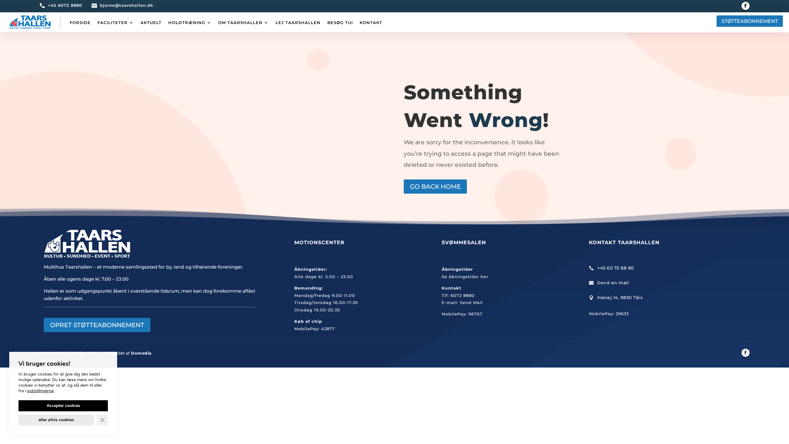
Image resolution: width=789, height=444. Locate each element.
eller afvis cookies (56, 420)
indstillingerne (40, 391)
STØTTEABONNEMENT (750, 21)
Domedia (141, 353)
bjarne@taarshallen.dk (126, 5)
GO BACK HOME (435, 186)
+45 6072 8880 (65, 5)
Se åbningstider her (465, 276)
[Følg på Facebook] (746, 6)
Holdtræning (186, 22)
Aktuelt (151, 22)
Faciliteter (112, 22)
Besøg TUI (340, 22)
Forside (80, 22)
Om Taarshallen (240, 22)
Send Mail (471, 302)
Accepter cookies (63, 406)
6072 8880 (463, 295)
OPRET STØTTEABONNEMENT (97, 325)
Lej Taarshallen (298, 22)
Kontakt (371, 22)
